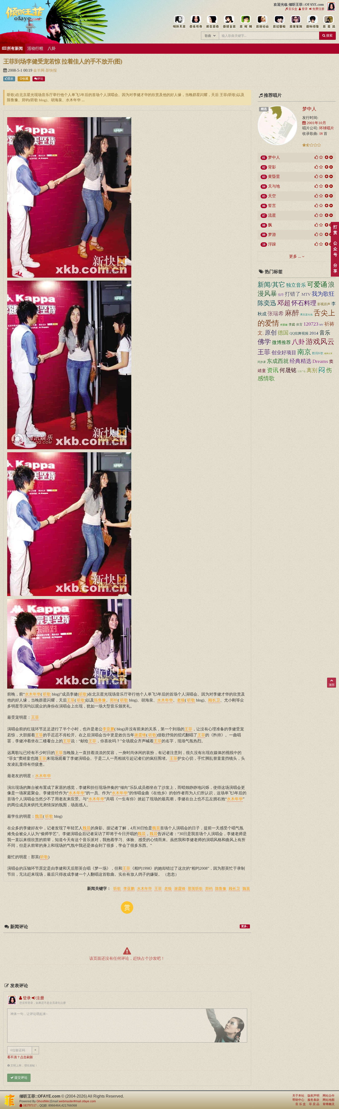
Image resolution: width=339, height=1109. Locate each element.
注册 (39, 998)
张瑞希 (276, 313)
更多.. (244, 926)
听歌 (117, 889)
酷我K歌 (317, 353)
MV (321, 324)
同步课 (262, 361)
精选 (264, 109)
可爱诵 (317, 284)
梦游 (272, 234)
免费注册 (318, 9)
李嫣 (292, 324)
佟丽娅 (284, 324)
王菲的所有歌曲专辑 (196, 22)
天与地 (274, 186)
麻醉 (292, 313)
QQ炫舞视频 (299, 333)
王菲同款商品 (329, 22)
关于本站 (298, 1095)
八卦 (52, 48)
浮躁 (272, 244)
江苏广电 (301, 371)
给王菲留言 (279, 22)
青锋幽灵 (329, 1104)
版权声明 (313, 1095)
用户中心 (295, 22)
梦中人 (309, 108)
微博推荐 (281, 342)
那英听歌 (195, 889)
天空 (272, 196)
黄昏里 (274, 176)
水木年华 (144, 889)
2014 (313, 333)
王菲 (158, 889)
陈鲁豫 (220, 889)
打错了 (293, 294)
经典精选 (300, 361)
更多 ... (295, 256)
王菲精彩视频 (245, 22)
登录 (304, 9)
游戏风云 (320, 342)
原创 (271, 332)
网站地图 (329, 1100)
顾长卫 (234, 889)
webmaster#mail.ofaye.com (77, 1101)
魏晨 (246, 889)
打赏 (335, 230)
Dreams (320, 361)
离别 (311, 370)
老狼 (168, 889)
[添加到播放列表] (326, 157)
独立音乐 (296, 285)
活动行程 (35, 48)
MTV (306, 294)
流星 (272, 215)
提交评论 (20, 1077)
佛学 (264, 342)
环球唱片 (326, 128)
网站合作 (329, 1095)
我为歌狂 (323, 294)
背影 (272, 167)
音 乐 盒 (300, 1104)
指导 (281, 295)
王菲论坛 (262, 22)
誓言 (272, 205)
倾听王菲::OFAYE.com (25, 15)
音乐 (324, 333)
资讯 (272, 370)
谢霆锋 (179, 889)
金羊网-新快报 (45, 70)
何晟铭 (288, 370)
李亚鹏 (129, 889)
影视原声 (323, 304)
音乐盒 (292, 9)
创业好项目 (283, 352)
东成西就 (278, 361)
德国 (283, 333)
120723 (311, 324)
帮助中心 (298, 1100)
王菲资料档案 (312, 22)
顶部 (332, 685)
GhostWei (43, 1101)
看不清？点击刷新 (20, 1057)
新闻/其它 (271, 284)
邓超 (284, 303)
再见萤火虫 (306, 314)
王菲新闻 (212, 22)
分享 (335, 268)
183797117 (29, 1105)
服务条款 (313, 1100)
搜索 (329, 35)
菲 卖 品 (314, 1104)
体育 (299, 324)
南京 (304, 352)
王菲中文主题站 (179, 22)
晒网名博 (328, 354)
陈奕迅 (267, 303)
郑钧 (209, 889)
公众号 (335, 249)
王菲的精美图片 (229, 22)
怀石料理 (304, 303)
